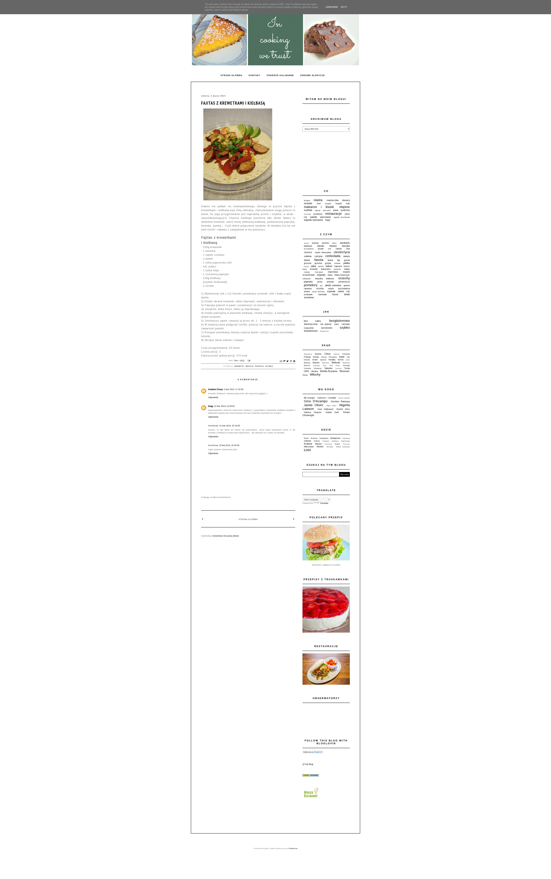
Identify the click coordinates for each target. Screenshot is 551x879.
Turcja (347, 368)
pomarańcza (344, 282)
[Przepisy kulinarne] (311, 798)
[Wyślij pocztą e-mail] (281, 361)
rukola (331, 288)
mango (307, 272)
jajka (313, 266)
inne (319, 203)
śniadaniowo (311, 330)
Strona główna (231, 75)
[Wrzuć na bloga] (284, 361)
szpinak (331, 291)
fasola (318, 260)
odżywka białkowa (324, 278)
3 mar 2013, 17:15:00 (233, 389)
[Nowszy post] (202, 519)
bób (329, 249)
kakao (329, 266)
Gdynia (317, 441)
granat (347, 260)
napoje (317, 210)
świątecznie (324, 331)
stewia (307, 291)
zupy (327, 220)
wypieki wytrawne (313, 220)
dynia (307, 260)
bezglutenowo (339, 320)
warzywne (325, 217)
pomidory (310, 285)
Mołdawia (346, 363)
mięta (330, 275)
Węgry (305, 375)
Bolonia (314, 438)
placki (335, 210)
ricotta (320, 288)
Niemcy (307, 366)
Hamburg (335, 441)
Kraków (308, 443)
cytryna (318, 256)
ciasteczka (332, 200)
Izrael (314, 359)
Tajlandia (328, 368)
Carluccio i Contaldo (326, 398)
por (321, 286)
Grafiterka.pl (292, 848)
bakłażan (308, 246)
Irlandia (307, 360)
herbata (337, 263)
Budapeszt (335, 438)
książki (339, 203)
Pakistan (316, 365)
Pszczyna (328, 444)
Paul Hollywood (325, 409)
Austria (318, 354)
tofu (348, 291)
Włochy (315, 374)
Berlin (306, 438)
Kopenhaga (345, 441)
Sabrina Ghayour (313, 412)
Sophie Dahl (332, 412)
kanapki (328, 204)
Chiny (327, 353)
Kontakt (254, 75)
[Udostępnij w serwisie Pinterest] (294, 361)
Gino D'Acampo (316, 401)
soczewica (344, 288)
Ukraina (314, 371)
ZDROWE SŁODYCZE (312, 75)
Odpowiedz (213, 397)
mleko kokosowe (342, 275)
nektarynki (306, 279)
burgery (307, 200)
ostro (336, 324)
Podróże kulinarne (280, 75)
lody (348, 203)
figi (338, 260)
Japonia (323, 360)
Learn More (332, 7)
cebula (339, 249)
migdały (321, 275)
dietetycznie (311, 324)
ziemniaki (322, 294)
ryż (305, 217)
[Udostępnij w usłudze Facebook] (290, 361)
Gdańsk (307, 441)
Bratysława (324, 438)
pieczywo (327, 210)
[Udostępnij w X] (287, 361)
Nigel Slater (331, 405)
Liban (348, 360)
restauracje (333, 213)
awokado (345, 243)
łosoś (335, 294)
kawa (304, 269)
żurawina (309, 297)
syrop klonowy (318, 292)
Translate (324, 503)
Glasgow (325, 441)
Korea (340, 359)
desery (346, 200)
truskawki (308, 294)
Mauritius (325, 363)
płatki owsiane (333, 285)
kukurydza (325, 269)
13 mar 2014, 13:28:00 (224, 406)
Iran (348, 357)
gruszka (318, 263)
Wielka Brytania (328, 371)
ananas (315, 243)
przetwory (318, 214)
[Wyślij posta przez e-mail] (248, 360)
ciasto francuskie (323, 252)
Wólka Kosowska (343, 447)
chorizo (308, 252)
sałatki (313, 217)
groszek (307, 263)
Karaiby (332, 359)
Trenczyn (346, 444)
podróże (345, 210)
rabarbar (308, 288)
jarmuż (321, 266)
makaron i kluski (319, 207)
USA (306, 371)
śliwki (347, 294)
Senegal (346, 366)
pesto (319, 282)
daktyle (346, 256)
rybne (347, 214)
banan (320, 246)
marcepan (319, 272)
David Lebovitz (344, 398)
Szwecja (307, 368)
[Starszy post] (293, 519)
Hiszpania (333, 357)
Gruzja (324, 357)
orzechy (344, 278)
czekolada (332, 256)
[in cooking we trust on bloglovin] (312, 753)
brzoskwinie (309, 249)
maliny (347, 269)
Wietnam (344, 371)
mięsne (344, 207)
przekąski (307, 214)
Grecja (316, 357)
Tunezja (338, 368)
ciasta (318, 200)
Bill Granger (309, 398)
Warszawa (309, 446)
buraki (321, 249)
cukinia (308, 256)
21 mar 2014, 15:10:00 (229, 426)
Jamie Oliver (313, 405)
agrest (306, 243)
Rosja (338, 365)
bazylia (346, 246)
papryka (259, 366)
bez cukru (312, 321)
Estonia (336, 354)
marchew (333, 272)
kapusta (338, 266)
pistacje (330, 282)
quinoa (347, 285)
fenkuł (330, 260)
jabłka (346, 263)
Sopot (337, 444)
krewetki (239, 366)
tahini (341, 291)
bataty (333, 246)
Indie (342, 356)
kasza (346, 266)
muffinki (308, 210)
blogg (210, 406)
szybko (269, 366)
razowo (346, 324)
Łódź (307, 450)
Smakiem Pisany (215, 389)
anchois (325, 243)
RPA (331, 365)
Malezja (307, 363)
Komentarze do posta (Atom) (226, 536)
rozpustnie (309, 328)
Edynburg (346, 438)
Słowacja (317, 368)
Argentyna (308, 354)
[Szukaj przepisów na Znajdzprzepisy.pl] (307, 764)
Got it (344, 7)
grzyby (328, 263)
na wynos (325, 324)
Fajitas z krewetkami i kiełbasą (233, 103)
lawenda (337, 269)
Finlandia (346, 354)
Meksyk (250, 366)
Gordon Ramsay (340, 401)
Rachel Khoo (343, 409)
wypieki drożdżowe (342, 217)
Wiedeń (320, 446)
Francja (307, 357)
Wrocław (330, 447)
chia (348, 249)
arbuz (334, 243)
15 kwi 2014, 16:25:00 (229, 445)
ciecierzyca (342, 252)
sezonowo (326, 327)
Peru (325, 365)
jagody (306, 266)
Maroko (316, 363)
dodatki (308, 203)
